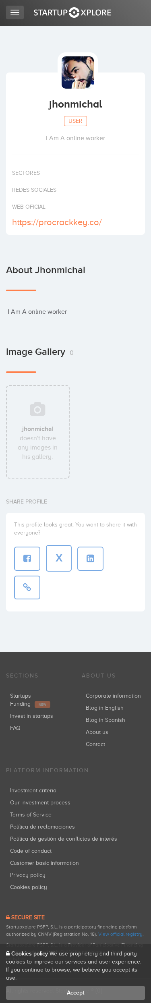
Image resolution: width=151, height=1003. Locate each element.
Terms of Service (31, 815)
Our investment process (40, 803)
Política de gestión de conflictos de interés (63, 839)
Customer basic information (44, 863)
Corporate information (113, 696)
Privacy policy (28, 875)
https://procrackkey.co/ (57, 222)
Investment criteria (33, 790)
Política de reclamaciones (42, 827)
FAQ (15, 728)
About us (97, 732)
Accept (75, 992)
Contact (95, 744)
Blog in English (105, 708)
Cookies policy (28, 887)
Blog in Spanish (105, 720)
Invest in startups (31, 716)
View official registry (120, 934)
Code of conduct (31, 851)
